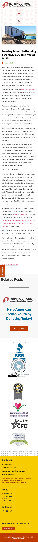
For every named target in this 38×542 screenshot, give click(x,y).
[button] (19, 14)
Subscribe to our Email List (16, 523)
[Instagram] (11, 511)
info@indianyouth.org (8, 474)
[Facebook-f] (3, 511)
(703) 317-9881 (6, 471)
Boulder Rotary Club (20, 214)
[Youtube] (7, 511)
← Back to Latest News (10, 265)
